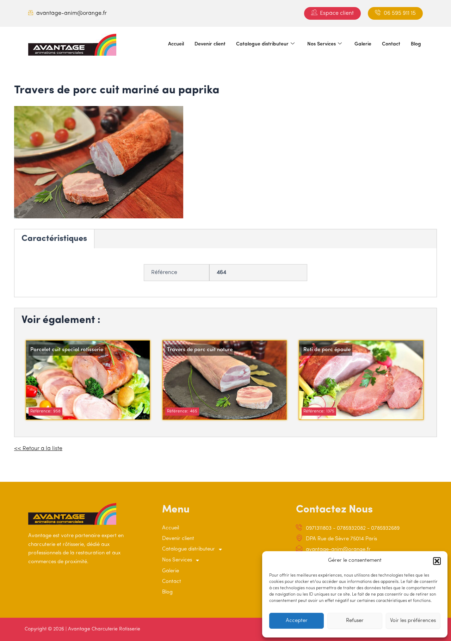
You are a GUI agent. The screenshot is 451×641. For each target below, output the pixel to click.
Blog (416, 44)
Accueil (176, 44)
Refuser (355, 620)
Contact (391, 44)
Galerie (362, 44)
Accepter (297, 620)
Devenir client (210, 44)
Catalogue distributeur (262, 44)
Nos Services (321, 44)
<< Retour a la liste (38, 449)
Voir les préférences (413, 620)
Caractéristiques (54, 239)
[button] (436, 561)
